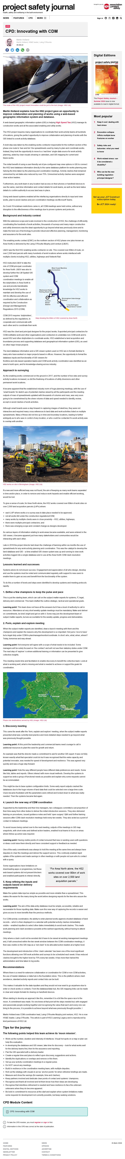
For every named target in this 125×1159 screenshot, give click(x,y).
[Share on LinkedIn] (17, 50)
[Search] (121, 18)
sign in (46, 1122)
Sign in (100, 18)
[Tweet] (12, 50)
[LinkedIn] (117, 18)
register (37, 1122)
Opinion (45, 1146)
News (6, 18)
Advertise (46, 1149)
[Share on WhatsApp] (22, 50)
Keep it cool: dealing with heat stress (108, 123)
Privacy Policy (10, 1155)
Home (5, 1143)
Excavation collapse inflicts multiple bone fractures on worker (106, 135)
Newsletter (9, 1152)
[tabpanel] (45, 576)
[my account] (106, 18)
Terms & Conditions (51, 1155)
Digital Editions (10, 1149)
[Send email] (27, 50)
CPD (30, 18)
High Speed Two (63, 122)
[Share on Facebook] (7, 50)
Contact (46, 1152)
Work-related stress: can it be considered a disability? (107, 161)
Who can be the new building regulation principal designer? (105, 175)
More (40, 18)
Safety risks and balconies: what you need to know (108, 148)
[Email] (110, 18)
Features (18, 18)
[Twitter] (113, 18)
